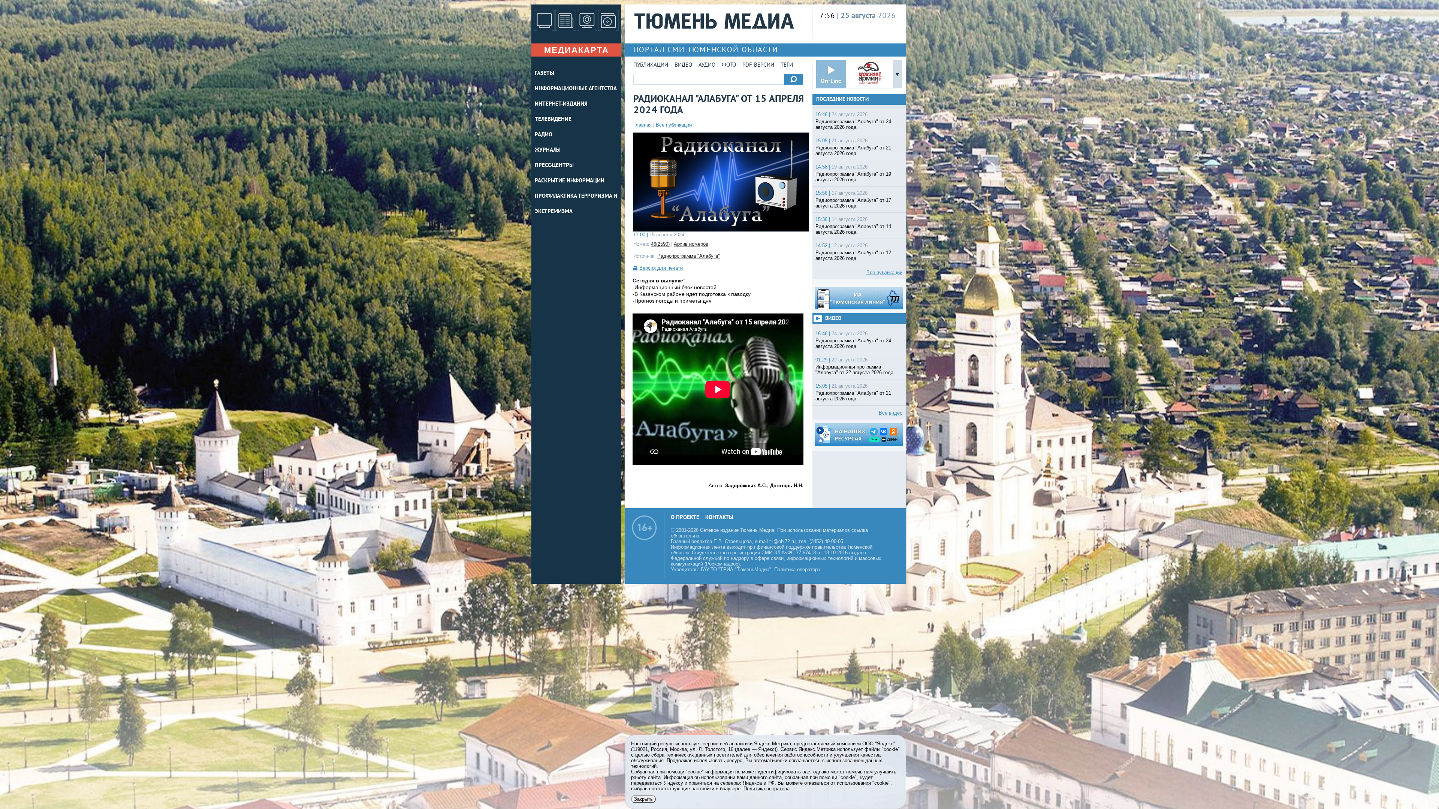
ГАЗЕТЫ (544, 73)
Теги (787, 65)
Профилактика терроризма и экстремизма (576, 204)
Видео (683, 65)
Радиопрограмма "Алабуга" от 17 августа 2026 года (853, 203)
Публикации (650, 65)
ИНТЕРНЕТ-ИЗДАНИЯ (561, 104)
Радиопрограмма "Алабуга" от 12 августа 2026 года (853, 255)
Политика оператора (797, 569)
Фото (729, 65)
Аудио (707, 65)
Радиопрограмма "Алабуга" (688, 256)
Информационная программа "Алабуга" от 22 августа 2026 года (854, 369)
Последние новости (842, 99)
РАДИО (543, 135)
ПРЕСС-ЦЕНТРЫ (554, 165)
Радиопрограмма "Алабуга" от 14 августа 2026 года (853, 229)
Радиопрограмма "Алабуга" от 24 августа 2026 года (853, 124)
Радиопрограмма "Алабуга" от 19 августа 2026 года (853, 176)
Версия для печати (661, 268)
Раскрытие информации (569, 181)
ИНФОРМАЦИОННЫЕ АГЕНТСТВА (576, 89)
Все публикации (674, 125)
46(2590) (660, 244)
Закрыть (643, 799)
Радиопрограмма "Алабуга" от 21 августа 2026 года (853, 150)
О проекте (685, 517)
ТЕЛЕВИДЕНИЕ (553, 119)
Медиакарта (576, 50)
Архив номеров (691, 244)
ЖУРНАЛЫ (548, 150)
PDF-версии (758, 65)
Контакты (719, 517)
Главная (642, 125)
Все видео (890, 413)
